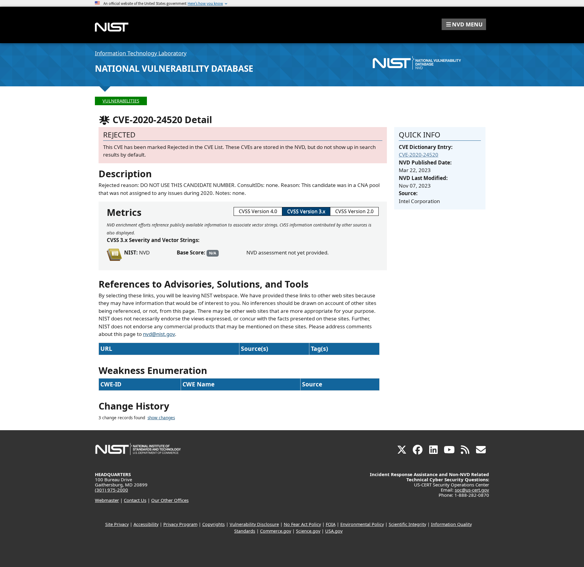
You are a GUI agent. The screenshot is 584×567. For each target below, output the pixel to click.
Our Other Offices (170, 500)
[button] (464, 24)
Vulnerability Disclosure (254, 524)
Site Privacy (117, 524)
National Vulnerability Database (174, 68)
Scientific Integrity (407, 524)
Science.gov (308, 531)
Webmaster (107, 500)
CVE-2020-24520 (418, 154)
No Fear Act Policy (302, 524)
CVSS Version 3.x (306, 211)
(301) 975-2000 (111, 490)
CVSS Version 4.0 (258, 211)
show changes (161, 417)
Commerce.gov (275, 531)
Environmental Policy (362, 524)
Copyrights (213, 524)
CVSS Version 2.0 (354, 211)
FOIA (330, 524)
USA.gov (333, 531)
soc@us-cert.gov (472, 490)
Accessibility (146, 524)
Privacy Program (180, 524)
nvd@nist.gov (159, 333)
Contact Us (135, 500)
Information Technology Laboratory (140, 53)
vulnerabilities (121, 101)
